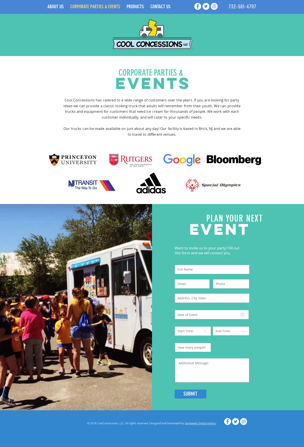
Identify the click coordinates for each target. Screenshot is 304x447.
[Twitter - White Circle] (206, 6)
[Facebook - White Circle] (197, 6)
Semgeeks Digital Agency (200, 423)
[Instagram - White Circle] (214, 6)
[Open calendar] (242, 314)
